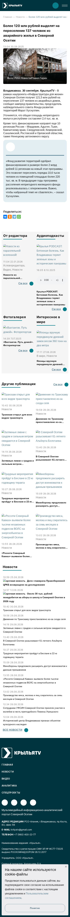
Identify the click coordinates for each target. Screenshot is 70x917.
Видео (6, 778)
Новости (20, 17)
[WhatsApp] (19, 217)
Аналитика (9, 785)
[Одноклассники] (10, 217)
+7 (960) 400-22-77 (25, 834)
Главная (7, 17)
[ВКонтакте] (5, 217)
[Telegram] (14, 217)
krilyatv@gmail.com (21, 829)
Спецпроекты (11, 792)
